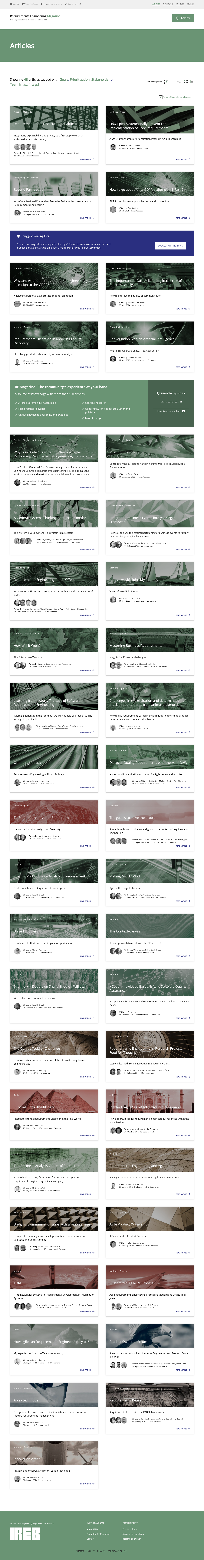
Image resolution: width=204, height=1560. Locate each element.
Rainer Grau (133, 474)
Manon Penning (39, 950)
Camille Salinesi (135, 357)
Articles (156, 4)
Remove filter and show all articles (176, 97)
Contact (90, 1538)
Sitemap (80, 1551)
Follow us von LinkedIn (169, 402)
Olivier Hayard (76, 539)
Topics (185, 18)
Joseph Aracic (38, 1422)
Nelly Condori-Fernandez (77, 609)
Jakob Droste (59, 153)
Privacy (101, 1551)
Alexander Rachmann (150, 1363)
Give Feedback (129, 1529)
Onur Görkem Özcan (161, 1070)
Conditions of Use (117, 1551)
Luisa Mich (138, 598)
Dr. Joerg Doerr (85, 1305)
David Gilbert (139, 664)
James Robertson (159, 543)
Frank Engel (181, 1363)
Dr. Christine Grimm (142, 1070)
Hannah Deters (45, 153)
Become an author (131, 1538)
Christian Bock (38, 211)
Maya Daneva (46, 609)
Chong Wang (59, 609)
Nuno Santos (37, 361)
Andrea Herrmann (31, 609)
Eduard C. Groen (30, 153)
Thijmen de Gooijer (149, 781)
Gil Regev (49, 539)
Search (190, 4)
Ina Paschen (43, 1246)
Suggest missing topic (170, 246)
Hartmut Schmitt (73, 153)
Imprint (91, 1551)
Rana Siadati (51, 726)
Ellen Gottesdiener (136, 1243)
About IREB (92, 1529)
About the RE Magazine (98, 1534)
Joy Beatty (137, 895)
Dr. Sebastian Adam (54, 1305)
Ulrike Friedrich (151, 1129)
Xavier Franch (177, 1419)
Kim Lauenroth (166, 839)
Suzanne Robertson (142, 543)
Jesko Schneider (168, 1363)
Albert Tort (132, 1012)
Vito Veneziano (76, 726)
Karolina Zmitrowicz (136, 302)
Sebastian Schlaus (153, 950)
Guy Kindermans (135, 208)
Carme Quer (164, 1419)
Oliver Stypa (138, 950)
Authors (180, 4)
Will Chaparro (180, 781)
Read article (86, 159)
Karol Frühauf (38, 895)
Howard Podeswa (39, 481)
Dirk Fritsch (153, 1305)
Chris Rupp (138, 1129)
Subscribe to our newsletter (169, 411)
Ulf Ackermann (140, 1305)
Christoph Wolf (38, 1188)
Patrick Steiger (180, 839)
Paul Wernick (63, 726)
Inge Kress (42, 836)
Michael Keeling (166, 781)
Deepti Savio (37, 1125)
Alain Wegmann (62, 539)
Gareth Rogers (38, 1360)
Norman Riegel (71, 1305)
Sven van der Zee (135, 1184)
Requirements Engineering (35, 17)
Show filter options (153, 81)
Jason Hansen (134, 726)
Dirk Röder (150, 664)
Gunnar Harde (134, 145)
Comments (168, 4)
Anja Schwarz (54, 836)
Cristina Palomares (149, 1419)
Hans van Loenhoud (40, 781)
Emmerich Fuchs (57, 1246)
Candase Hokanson (151, 895)
